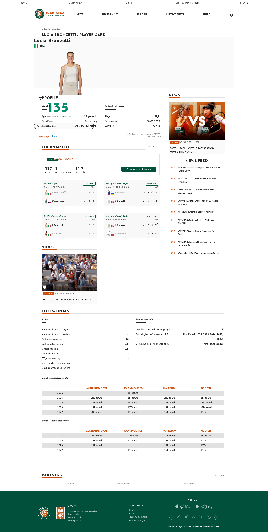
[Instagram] (185, 520)
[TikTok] (201, 520)
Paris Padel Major (137, 520)
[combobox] (153, 147)
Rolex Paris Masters (138, 517)
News (79, 14)
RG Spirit (141, 14)
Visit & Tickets (175, 14)
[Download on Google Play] (204, 509)
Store (206, 14)
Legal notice (74, 514)
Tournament (110, 14)
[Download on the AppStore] (183, 509)
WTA (159, 137)
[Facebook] (170, 520)
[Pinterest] (217, 520)
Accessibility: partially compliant (83, 511)
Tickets (132, 510)
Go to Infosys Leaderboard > (139, 169)
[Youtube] (193, 520)
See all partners (218, 476)
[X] (178, 520)
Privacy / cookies (76, 517)
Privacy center (74, 521)
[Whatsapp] (209, 520)
